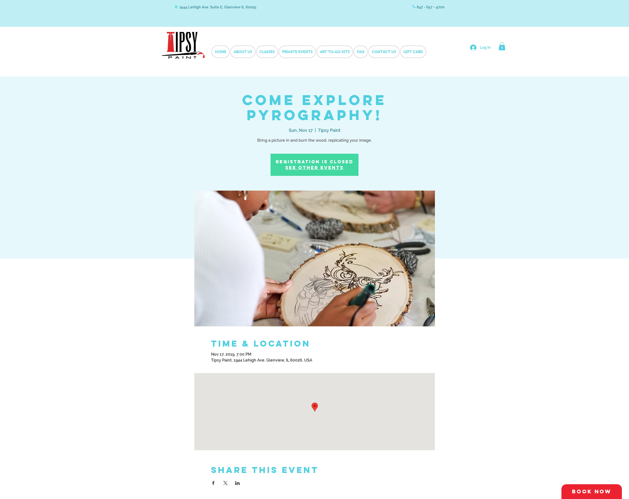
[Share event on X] (225, 483)
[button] (502, 46)
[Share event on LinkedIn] (237, 483)
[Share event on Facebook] (213, 483)
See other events (314, 167)
